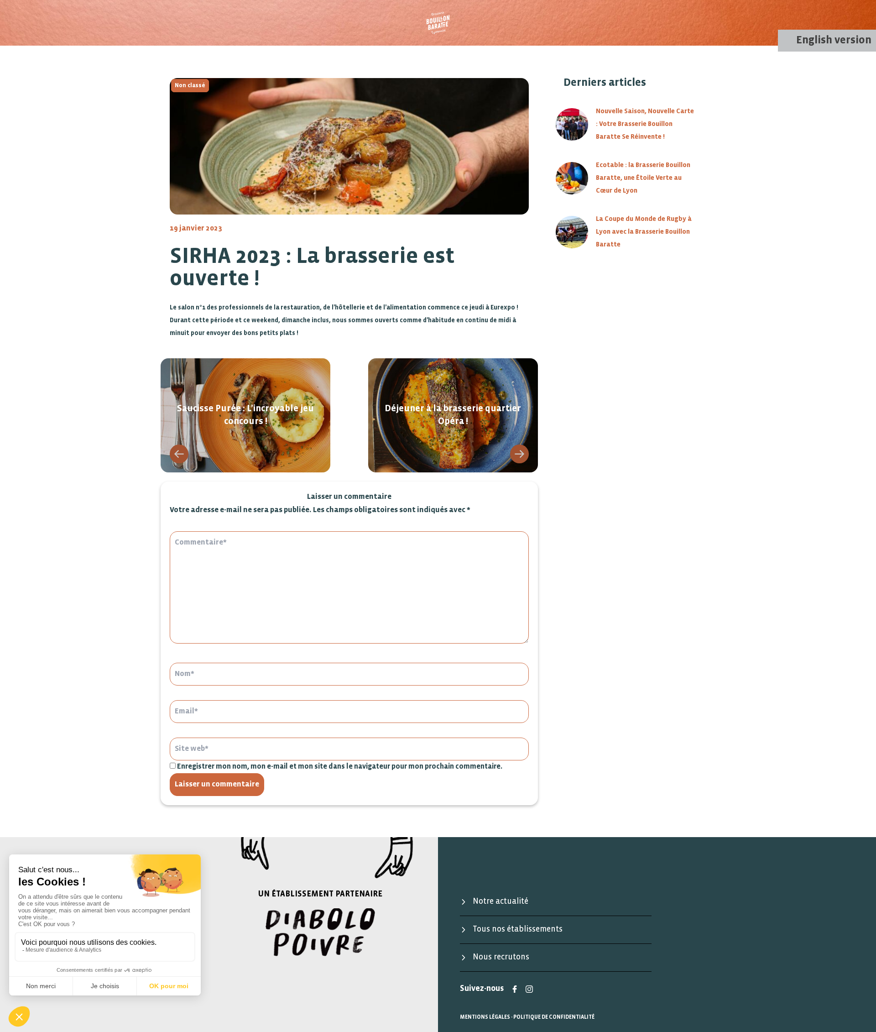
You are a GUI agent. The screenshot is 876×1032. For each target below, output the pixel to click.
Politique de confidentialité (553, 1017)
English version (833, 40)
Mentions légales (485, 1017)
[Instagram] (529, 989)
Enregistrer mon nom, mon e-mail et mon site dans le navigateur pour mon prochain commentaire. (339, 766)
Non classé (190, 86)
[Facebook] (514, 989)
